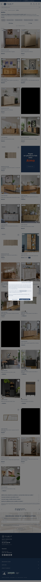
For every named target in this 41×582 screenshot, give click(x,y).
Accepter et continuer (24, 299)
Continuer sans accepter (26, 282)
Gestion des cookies (23, 290)
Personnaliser (15, 299)
